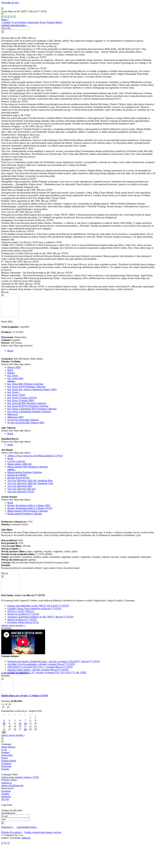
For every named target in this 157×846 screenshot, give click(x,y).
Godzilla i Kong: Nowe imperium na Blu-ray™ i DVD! (34, 608)
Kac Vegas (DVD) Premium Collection (26, 386)
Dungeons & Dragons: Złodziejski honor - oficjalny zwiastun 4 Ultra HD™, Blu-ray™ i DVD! (53, 661)
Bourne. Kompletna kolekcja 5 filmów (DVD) (29, 508)
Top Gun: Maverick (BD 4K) (21, 489)
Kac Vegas (12, 375)
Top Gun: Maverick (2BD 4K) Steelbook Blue (30, 480)
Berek (10, 350)
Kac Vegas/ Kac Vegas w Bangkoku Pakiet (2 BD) (32, 389)
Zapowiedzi (33, 22)
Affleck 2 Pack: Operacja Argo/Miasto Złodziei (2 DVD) (35, 455)
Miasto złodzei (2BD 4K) (19, 464)
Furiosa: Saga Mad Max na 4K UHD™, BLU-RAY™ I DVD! (38, 605)
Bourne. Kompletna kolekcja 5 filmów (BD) (28, 505)
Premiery (22, 22)
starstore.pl (6, 782)
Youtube (5, 793)
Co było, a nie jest (16, 461)
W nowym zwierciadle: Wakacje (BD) (25, 422)
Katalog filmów (54, 22)
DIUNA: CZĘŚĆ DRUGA (20, 611)
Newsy (43, 22)
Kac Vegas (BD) (15, 378)
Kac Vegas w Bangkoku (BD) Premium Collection (32, 408)
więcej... (11, 381)
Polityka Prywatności (11, 832)
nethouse (26, 837)
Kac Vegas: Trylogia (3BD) (20, 400)
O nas (14, 22)
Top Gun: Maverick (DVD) (20, 491)
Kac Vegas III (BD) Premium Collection (26, 403)
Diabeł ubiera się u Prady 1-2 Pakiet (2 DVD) (24, 695)
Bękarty (11, 373)
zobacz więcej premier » (13, 735)
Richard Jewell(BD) (17, 475)
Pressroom (6, 766)
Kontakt (5, 769)
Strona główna (8, 747)
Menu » (5, 19)
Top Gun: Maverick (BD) (19, 486)
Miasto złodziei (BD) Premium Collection (27, 466)
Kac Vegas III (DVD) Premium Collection (27, 406)
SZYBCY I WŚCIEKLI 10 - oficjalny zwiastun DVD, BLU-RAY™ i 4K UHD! (46, 672)
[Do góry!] (10, 2)
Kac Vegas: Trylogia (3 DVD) (22, 397)
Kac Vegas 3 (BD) (16, 395)
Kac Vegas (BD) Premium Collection (25, 384)
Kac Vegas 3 (13, 392)
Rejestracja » (7, 827)
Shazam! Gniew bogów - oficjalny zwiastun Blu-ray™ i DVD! (38, 669)
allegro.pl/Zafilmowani (12, 785)
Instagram (6, 796)
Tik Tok (5, 799)
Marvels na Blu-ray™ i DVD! (22, 619)
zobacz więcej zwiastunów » (15, 673)
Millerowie (12, 414)
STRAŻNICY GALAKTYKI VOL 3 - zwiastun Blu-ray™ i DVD (40, 667)
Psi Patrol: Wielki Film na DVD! (23, 622)
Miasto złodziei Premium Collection (24, 472)
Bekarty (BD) (14, 367)
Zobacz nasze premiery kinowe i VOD (20, 777)
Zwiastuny (6, 763)
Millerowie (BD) (15, 417)
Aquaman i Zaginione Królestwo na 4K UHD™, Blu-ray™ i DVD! (40, 616)
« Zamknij (6, 22)
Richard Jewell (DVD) (18, 477)
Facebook (6, 791)
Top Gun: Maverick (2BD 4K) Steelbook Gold (30, 483)
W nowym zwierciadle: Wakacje (23, 419)
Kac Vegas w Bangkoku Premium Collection (29, 411)
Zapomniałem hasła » (27, 827)
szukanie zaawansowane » (14, 25)
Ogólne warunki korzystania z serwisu (42, 832)
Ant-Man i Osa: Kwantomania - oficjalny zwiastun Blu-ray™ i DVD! (41, 664)
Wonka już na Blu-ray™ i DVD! (23, 614)
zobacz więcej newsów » (13, 625)
